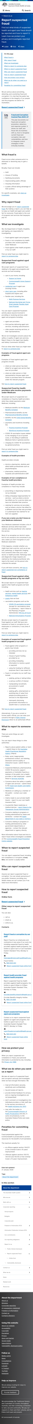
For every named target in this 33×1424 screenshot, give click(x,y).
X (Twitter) (5, 1368)
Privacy (4, 1336)
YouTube (5, 1371)
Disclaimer (5, 1333)
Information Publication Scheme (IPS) (16, 1230)
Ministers (5, 1303)
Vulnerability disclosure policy (12, 1346)
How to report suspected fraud (15, 75)
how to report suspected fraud (15, 384)
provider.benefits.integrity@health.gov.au (18, 994)
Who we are (6, 1197)
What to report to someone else (15, 66)
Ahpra (7, 765)
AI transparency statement (11, 1308)
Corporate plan (9, 1221)
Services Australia (17, 778)
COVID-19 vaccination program (20, 604)
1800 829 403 (11, 963)
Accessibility (6, 1328)
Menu (7, 10)
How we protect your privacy (14, 77)
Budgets (7, 1216)
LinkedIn (4, 1366)
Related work (7, 1282)
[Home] (16, 4)
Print (14, 46)
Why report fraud (10, 60)
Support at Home (15, 278)
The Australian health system (11, 1192)
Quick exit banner (8, 1338)
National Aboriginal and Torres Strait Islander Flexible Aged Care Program (19, 304)
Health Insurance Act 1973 (17, 1106)
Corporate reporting (9, 1207)
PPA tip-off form (24, 613)
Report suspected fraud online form (19, 966)
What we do (6, 1272)
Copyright (5, 1331)
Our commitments (10, 1235)
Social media (6, 1341)
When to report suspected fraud (15, 69)
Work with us (7, 1202)
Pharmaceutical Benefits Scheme (16, 415)
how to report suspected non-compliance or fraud (14, 570)
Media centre (6, 1356)
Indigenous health (11, 595)
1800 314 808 (11, 999)
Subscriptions (6, 1343)
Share (22, 46)
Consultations (6, 1361)
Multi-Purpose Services (17, 299)
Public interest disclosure (14, 1249)
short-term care (10, 291)
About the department (10, 1177)
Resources (6, 1286)
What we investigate (11, 63)
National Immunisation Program (20, 616)
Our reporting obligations (12, 1239)
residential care (10, 286)
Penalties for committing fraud (14, 85)
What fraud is (8, 57)
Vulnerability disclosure (14, 1263)
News (5, 1277)
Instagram (5, 1373)
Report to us (7, 16)
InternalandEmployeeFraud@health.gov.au (18, 958)
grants (7, 598)
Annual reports (9, 1211)
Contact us (6, 1267)
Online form (12, 1258)
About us (5, 1300)
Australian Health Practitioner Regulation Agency (16, 751)
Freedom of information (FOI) (13, 1225)
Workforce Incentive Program (19, 430)
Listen (6, 46)
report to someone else (10, 256)
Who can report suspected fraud (15, 72)
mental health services (19, 593)
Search (28, 10)
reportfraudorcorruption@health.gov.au (17, 1031)
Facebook (5, 1363)
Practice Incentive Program (18, 428)
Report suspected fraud (12, 107)
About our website (8, 1326)
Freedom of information (10, 1311)
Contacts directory (8, 1316)
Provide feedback (10, 1392)
